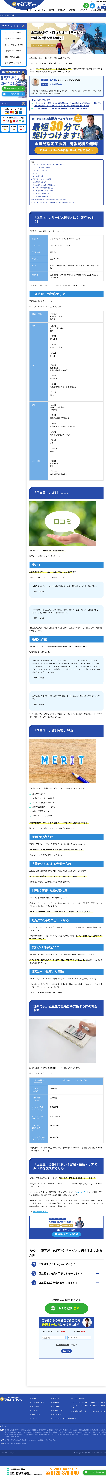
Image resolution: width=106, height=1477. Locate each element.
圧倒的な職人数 (41, 182)
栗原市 (81, 1430)
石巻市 (17, 1430)
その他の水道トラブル (13, 63)
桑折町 (18, 1440)
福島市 (42, 1440)
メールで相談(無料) (13, 94)
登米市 (54, 1434)
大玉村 (7, 1440)
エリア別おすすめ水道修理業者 (64, 1418)
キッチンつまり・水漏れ (14, 45)
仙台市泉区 (83, 1432)
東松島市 (66, 1434)
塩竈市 (14, 1432)
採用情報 (56, 1402)
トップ (2, 15)
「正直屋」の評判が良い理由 (41, 179)
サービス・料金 (40, 10)
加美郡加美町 (63, 1430)
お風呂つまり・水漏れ (13, 39)
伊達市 (30, 1440)
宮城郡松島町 (85, 1434)
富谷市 (48, 1434)
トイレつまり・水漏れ (13, 33)
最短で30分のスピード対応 (45, 191)
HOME (34, 1398)
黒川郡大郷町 (88, 1430)
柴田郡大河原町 (23, 1432)
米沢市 (24, 1443)
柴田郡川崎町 (33, 1432)
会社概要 (56, 1406)
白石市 (61, 1432)
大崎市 (28, 1430)
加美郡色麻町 (73, 1430)
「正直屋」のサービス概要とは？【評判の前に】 (48, 164)
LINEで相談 (69, 1308)
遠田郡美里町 (30, 1434)
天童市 (13, 1443)
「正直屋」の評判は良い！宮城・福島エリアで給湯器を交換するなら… (55, 202)
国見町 (13, 1440)
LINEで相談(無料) (13, 88)
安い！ (38, 173)
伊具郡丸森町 (9, 1430)
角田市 (34, 1430)
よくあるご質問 (96, 10)
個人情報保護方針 (62, 1345)
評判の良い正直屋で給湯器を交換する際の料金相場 (49, 199)
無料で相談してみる (40, 1212)
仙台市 (67, 1432)
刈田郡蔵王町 (41, 1430)
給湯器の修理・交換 (12, 57)
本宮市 (53, 1440)
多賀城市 (22, 1434)
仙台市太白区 (74, 1432)
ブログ (34, 1418)
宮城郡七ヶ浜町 (75, 1434)
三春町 (48, 1440)
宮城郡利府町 (95, 1434)
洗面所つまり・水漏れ (13, 51)
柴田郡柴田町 (43, 1432)
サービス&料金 (79, 1398)
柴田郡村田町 (53, 1432)
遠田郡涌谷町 (40, 1434)
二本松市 (36, 1440)
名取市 (59, 1434)
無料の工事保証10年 (42, 194)
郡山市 (24, 1440)
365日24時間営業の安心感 (44, 188)
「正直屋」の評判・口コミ (41, 170)
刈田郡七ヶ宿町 (52, 1430)
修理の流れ (72, 10)
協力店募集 (57, 1414)
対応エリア (83, 10)
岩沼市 (23, 1430)
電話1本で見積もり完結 (43, 196)
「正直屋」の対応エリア (44, 167)
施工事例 (51, 10)
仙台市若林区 (93, 1432)
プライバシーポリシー (9, 1453)
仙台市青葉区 (13, 1434)
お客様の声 (61, 10)
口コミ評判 (10, 15)
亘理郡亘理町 (15, 1436)
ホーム (29, 10)
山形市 (18, 1443)
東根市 (7, 1443)
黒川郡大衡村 (98, 1430)
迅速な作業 (39, 176)
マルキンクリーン (82, 1192)
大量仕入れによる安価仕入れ (45, 185)
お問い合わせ (58, 1410)
